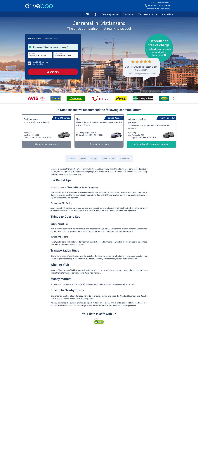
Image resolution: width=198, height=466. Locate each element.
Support (127, 14)
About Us (166, 14)
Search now (53, 71)
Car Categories (108, 14)
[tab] (34, 38)
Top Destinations (146, 14)
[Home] (39, 5)
